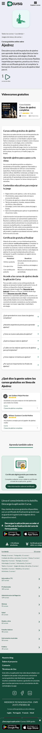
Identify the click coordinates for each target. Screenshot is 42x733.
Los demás (21, 551)
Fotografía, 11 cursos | (21, 555)
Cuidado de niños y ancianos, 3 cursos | (15, 558)
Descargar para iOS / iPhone (17, 293)
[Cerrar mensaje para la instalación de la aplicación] (40, 719)
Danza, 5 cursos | (34, 558)
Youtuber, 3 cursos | (8, 569)
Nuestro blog (7, 657)
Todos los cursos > (8, 34)
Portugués (17, 713)
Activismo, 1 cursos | (8, 571)
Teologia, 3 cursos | (22, 561)
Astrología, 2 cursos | (9, 563)
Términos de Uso (9, 669)
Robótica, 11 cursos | (23, 569)
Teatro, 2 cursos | (7, 566)
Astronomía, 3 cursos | (23, 563)
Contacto (6, 665)
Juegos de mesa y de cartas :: (12, 37)
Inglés (9, 713)
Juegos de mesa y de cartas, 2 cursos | (26, 566)
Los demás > (19, 34)
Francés (25, 713)
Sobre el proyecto (9, 661)
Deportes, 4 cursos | (8, 561)
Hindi (32, 713)
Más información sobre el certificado (21, 486)
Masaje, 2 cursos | (7, 555)
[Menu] (3, 3)
